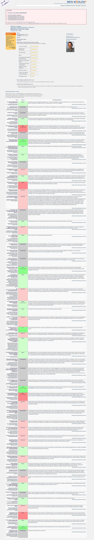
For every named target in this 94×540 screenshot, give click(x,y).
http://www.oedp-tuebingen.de (71, 39)
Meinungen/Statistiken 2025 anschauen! (16, 19)
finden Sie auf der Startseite (34, 23)
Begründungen (80, 104)
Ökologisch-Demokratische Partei (72, 37)
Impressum (83, 5)
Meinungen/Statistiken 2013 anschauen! (16, 16)
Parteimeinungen (74, 104)
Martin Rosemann (10, 40)
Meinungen (78, 5)
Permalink (84, 104)
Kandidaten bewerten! (70, 5)
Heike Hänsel (10, 37)
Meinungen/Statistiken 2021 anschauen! (16, 18)
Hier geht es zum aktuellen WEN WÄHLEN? (17, 12)
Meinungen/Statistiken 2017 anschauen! (16, 17)
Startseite (62, 5)
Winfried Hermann (9, 39)
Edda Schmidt (9, 43)
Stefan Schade (8, 42)
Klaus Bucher (9, 36)
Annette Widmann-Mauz (10, 45)
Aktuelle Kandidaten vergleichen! (14, 15)
